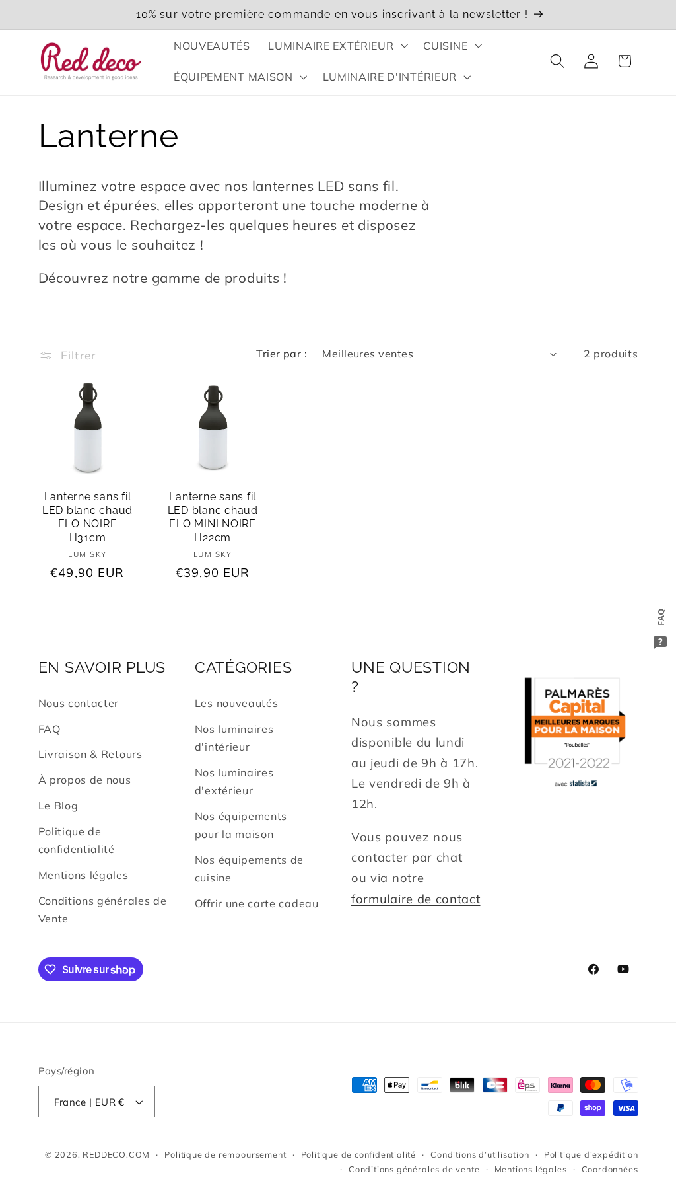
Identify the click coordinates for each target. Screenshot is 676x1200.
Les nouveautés (237, 703)
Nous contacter (78, 703)
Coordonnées (610, 1169)
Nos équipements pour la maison (241, 825)
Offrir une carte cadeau (257, 903)
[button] (337, 45)
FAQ (49, 728)
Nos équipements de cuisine (249, 868)
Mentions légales (83, 874)
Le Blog (58, 805)
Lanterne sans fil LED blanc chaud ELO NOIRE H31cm (87, 517)
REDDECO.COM (116, 1154)
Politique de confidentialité (76, 840)
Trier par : (281, 353)
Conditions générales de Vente (102, 909)
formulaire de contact (416, 899)
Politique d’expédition (591, 1154)
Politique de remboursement (225, 1154)
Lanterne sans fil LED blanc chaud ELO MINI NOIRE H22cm (213, 517)
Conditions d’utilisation (479, 1154)
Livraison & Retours (90, 754)
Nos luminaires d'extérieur (234, 781)
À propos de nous (84, 779)
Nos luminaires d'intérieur (234, 737)
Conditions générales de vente (414, 1169)
